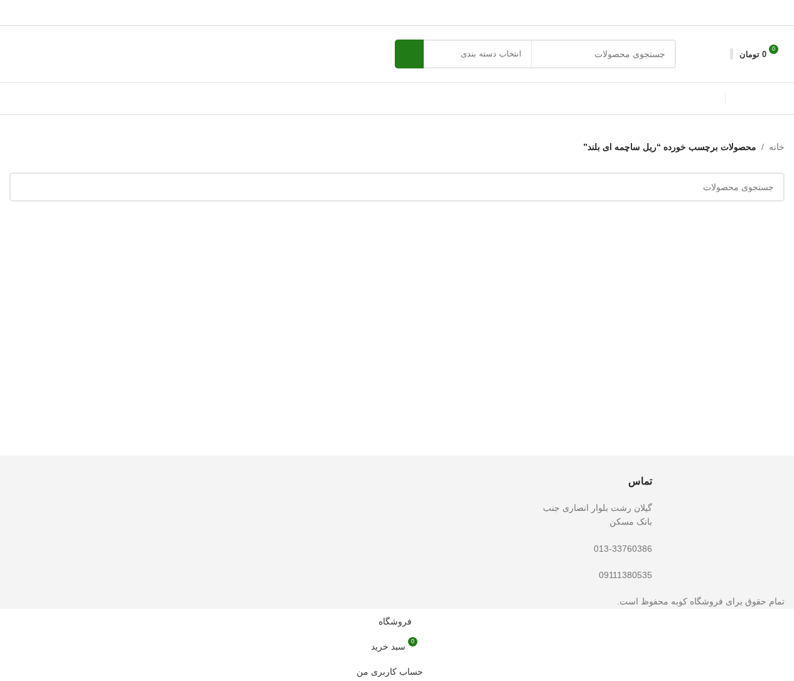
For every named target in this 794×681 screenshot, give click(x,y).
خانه (777, 147)
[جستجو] (409, 54)
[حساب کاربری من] (718, 54)
